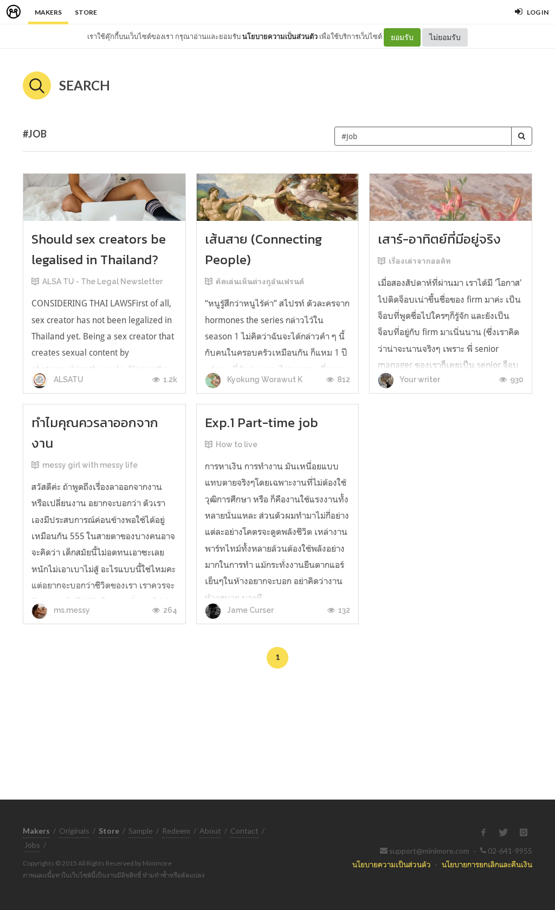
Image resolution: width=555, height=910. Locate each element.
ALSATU (67, 379)
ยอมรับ (402, 37)
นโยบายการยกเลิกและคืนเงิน (487, 864)
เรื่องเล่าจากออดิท (420, 261)
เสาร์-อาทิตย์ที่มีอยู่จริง (439, 239)
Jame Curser (249, 610)
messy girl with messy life (90, 465)
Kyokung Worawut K (263, 379)
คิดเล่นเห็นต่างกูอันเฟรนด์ (260, 281)
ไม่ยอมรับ (445, 37)
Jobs (32, 844)
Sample (140, 830)
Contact (244, 830)
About (210, 830)
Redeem (176, 830)
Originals (74, 830)
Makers (48, 12)
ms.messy (71, 610)
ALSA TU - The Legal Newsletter (102, 281)
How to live (236, 444)
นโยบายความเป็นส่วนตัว (280, 36)
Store (86, 12)
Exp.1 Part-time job (261, 422)
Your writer (419, 379)
